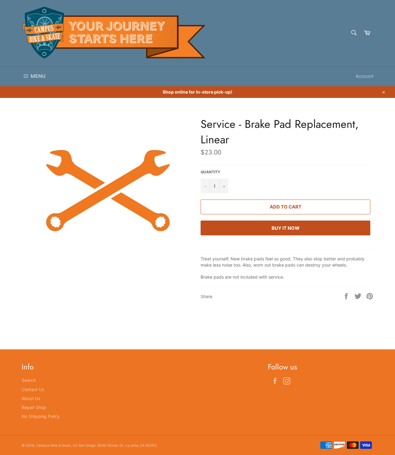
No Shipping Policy (41, 416)
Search (29, 380)
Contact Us (33, 389)
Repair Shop (34, 407)
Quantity (210, 172)
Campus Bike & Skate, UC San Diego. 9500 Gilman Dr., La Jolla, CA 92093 (96, 445)
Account (364, 76)
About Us (31, 398)
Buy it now (286, 228)
